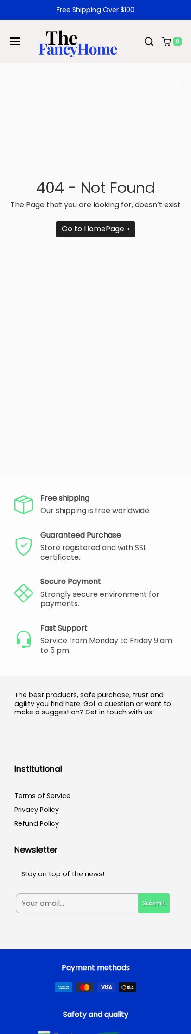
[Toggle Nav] (15, 41)
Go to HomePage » (95, 228)
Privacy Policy (36, 809)
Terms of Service (42, 795)
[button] (149, 42)
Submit (154, 903)
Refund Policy (36, 823)
